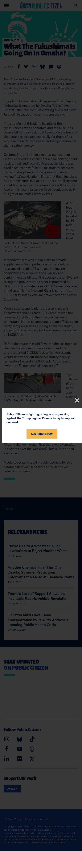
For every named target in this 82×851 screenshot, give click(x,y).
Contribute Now (42, 434)
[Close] (77, 400)
